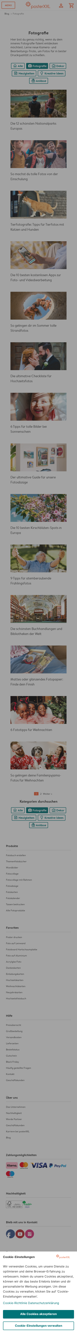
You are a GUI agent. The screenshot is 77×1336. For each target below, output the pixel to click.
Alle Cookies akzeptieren (38, 1314)
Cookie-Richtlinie (15, 1303)
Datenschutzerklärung (43, 1303)
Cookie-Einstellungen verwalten (38, 1325)
